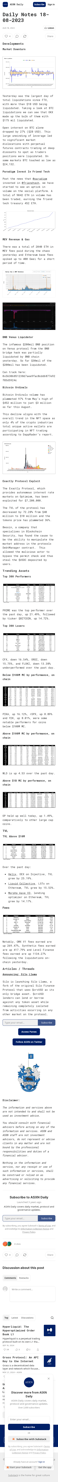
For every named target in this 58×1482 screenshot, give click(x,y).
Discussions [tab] (27, 1317)
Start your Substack (21, 1467)
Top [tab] (6, 1317)
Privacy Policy (39, 1452)
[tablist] (16, 1278)
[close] (48, 1378)
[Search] (52, 1318)
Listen (51, 28)
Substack (13, 1475)
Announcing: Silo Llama (20, 974)
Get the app (44, 1467)
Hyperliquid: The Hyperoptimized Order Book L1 (19, 1330)
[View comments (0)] (17, 36)
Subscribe (39, 4)
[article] (29, 1338)
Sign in (51, 4)
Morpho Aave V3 (19, 893)
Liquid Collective (21, 883)
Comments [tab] (10, 1278)
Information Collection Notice (35, 1228)
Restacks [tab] (24, 1278)
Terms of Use (44, 1225)
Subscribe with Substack (31, 1439)
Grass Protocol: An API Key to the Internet (21, 1359)
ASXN (19, 1372)
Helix (12, 874)
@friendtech (30, 182)
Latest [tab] (14, 1317)
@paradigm (40, 178)
